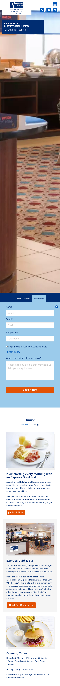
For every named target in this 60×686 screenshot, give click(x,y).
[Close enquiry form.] (56, 306)
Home (24, 424)
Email (9, 319)
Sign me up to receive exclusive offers (27, 346)
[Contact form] (48, 10)
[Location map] (55, 10)
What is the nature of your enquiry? (24, 358)
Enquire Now (30, 390)
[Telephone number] (42, 10)
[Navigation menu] (55, 4)
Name (9, 307)
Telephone (12, 332)
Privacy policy (13, 352)
